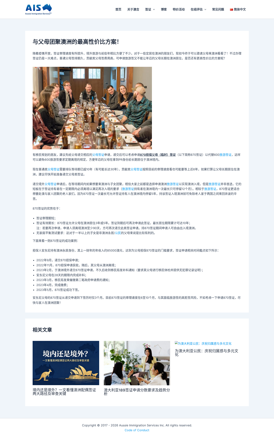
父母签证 (98, 155)
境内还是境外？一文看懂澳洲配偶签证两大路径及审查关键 (64, 392)
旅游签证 (226, 155)
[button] (153, 9)
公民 (118, 233)
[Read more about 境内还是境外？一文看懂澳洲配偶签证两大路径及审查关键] (66, 363)
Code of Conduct (137, 430)
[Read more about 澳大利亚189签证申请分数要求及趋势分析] (137, 363)
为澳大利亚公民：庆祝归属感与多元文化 (206, 353)
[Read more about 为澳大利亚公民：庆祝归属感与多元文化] (203, 343)
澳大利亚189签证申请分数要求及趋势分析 (137, 392)
